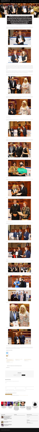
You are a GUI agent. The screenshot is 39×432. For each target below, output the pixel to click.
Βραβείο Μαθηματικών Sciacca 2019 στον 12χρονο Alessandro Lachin (4, 407)
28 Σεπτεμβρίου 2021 (8, 367)
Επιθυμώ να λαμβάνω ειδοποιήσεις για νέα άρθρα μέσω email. (11, 393)
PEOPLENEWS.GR (5, 0)
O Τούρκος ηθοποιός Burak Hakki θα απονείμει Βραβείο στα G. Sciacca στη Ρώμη (22, 407)
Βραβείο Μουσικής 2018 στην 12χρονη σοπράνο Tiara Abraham (10, 407)
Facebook (14, 416)
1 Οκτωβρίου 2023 (16, 410)
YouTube (15, 416)
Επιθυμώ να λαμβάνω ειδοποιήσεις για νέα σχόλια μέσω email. (11, 392)
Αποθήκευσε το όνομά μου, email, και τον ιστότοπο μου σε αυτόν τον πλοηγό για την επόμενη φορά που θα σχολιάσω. (16, 390)
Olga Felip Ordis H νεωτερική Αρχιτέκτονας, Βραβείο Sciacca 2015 (35, 407)
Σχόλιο (6, 382)
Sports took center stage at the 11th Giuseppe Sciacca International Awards (27, 359)
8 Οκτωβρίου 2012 (22, 408)
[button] (19, 37)
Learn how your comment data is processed (23, 395)
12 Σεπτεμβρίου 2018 (10, 408)
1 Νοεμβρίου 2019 (4, 408)
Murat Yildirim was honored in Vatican (18, 359)
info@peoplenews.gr (28, 422)
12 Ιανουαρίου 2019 (35, 408)
